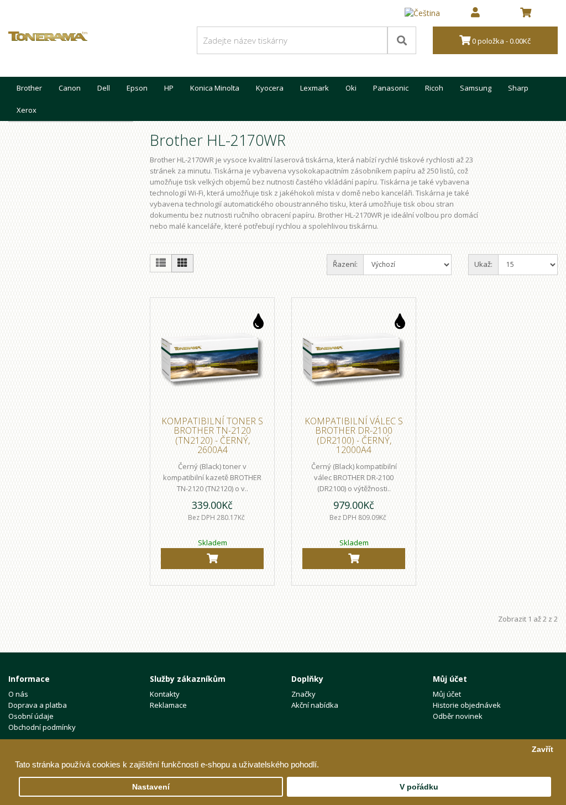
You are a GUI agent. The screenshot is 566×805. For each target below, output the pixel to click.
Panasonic (390, 88)
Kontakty (165, 694)
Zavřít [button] (542, 749)
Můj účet (447, 694)
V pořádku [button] (419, 787)
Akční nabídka (314, 705)
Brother (29, 88)
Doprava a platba (37, 705)
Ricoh (434, 88)
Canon (70, 88)
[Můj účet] (475, 13)
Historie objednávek (467, 705)
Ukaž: (483, 264)
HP (169, 88)
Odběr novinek (458, 716)
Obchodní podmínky (42, 727)
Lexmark (314, 88)
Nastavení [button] (151, 787)
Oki (351, 88)
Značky (303, 694)
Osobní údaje (31, 716)
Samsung (475, 88)
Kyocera (270, 88)
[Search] (401, 40)
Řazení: (345, 264)
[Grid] (182, 263)
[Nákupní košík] (526, 13)
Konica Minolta (214, 88)
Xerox (26, 110)
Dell (103, 88)
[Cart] (212, 558)
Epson (137, 88)
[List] (161, 263)
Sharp (518, 88)
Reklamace (168, 705)
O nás (18, 694)
